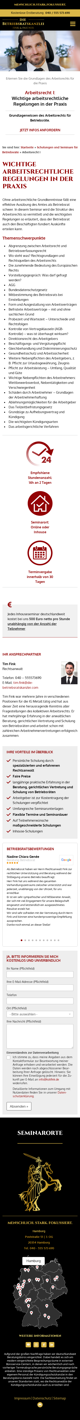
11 (58, 940)
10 (55, 940)
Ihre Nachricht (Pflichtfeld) (24, 1021)
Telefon (12, 995)
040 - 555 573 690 (42, 1248)
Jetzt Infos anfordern (40, 130)
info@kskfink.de (49, 1079)
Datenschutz (42, 1398)
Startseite (27, 147)
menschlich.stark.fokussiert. (40, 4)
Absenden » (19, 1106)
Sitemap (59, 1398)
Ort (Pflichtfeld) (17, 1008)
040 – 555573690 (28, 678)
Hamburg (39, 1231)
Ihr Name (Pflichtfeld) (20, 968)
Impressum (22, 1398)
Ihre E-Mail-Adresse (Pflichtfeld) (27, 981)
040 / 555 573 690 (57, 12)
